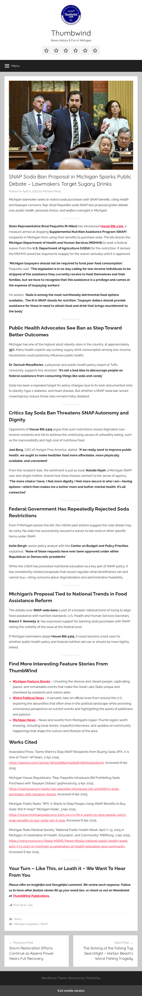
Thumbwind (71, 32)
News (17, 919)
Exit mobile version (71, 990)
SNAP (44, 924)
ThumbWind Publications (31, 896)
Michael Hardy (52, 191)
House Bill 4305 (111, 226)
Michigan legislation (26, 924)
